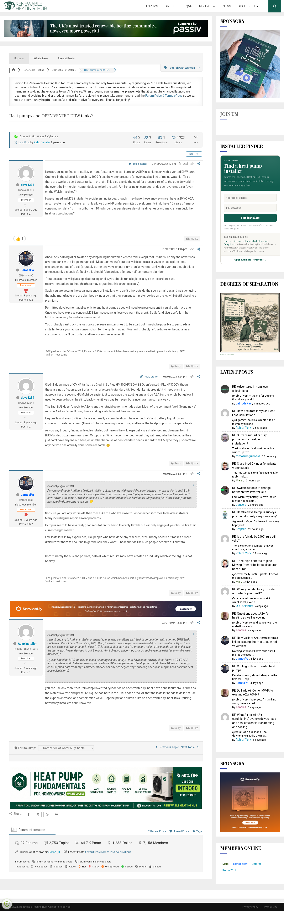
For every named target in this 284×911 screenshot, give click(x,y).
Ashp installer (42, 142)
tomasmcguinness (248, 456)
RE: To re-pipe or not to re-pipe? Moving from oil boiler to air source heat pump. (254, 565)
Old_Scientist (244, 606)
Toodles (241, 630)
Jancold (241, 504)
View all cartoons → (228, 355)
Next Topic (188, 747)
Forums (152, 6)
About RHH (246, 6)
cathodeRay (244, 403)
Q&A (189, 6)
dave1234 (27, 184)
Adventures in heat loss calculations (107, 852)
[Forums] (13, 70)
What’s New (41, 58)
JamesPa (27, 270)
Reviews (205, 6)
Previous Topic (168, 747)
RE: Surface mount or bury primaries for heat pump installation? (249, 439)
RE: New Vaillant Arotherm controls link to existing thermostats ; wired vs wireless (255, 642)
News (227, 6)
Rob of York (243, 427)
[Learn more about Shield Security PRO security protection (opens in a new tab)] (7, 904)
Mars (239, 480)
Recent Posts (66, 58)
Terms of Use (270, 907)
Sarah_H (54, 852)
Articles (171, 6)
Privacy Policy (250, 907)
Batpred (241, 529)
